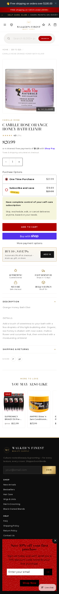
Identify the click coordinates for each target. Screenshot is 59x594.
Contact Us (9, 535)
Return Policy (10, 531)
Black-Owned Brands (14, 509)
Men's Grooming (11, 504)
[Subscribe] (48, 572)
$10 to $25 (16, 50)
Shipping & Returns (16, 349)
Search (45, 38)
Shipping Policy (11, 526)
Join (49, 470)
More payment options (29, 243)
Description (11, 301)
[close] (55, 3)
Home (5, 50)
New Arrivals (9, 485)
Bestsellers (9, 489)
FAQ (5, 521)
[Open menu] (4, 24)
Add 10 (47, 254)
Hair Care (8, 494)
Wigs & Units (9, 499)
